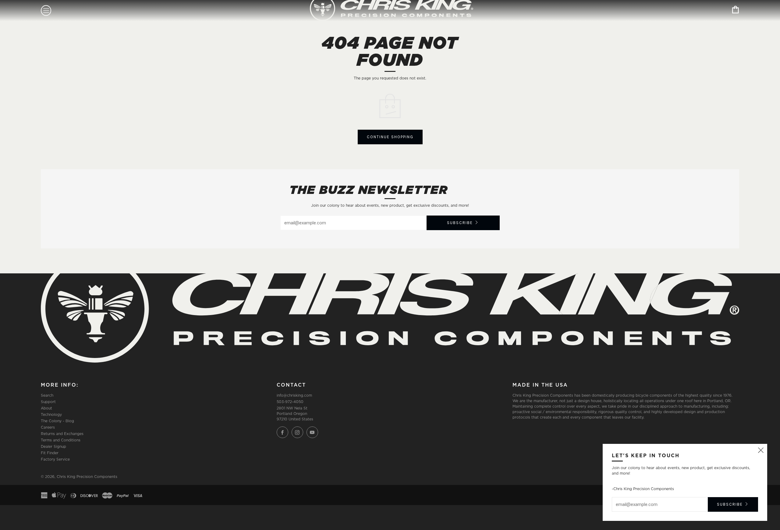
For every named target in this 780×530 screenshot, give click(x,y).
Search (47, 395)
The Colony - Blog (57, 420)
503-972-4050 (290, 401)
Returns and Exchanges (62, 433)
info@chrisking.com (294, 395)
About (46, 408)
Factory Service (55, 459)
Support (48, 401)
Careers (48, 427)
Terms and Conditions (60, 440)
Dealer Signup (53, 446)
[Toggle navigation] (46, 10)
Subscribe (460, 222)
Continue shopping (390, 137)
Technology (51, 414)
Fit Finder (49, 452)
